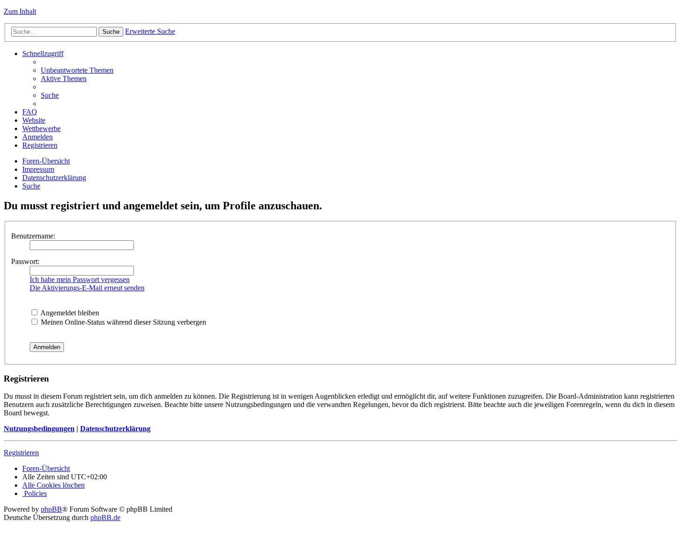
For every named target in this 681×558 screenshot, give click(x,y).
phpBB (51, 509)
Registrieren (21, 453)
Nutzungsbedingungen (39, 429)
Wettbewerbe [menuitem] (41, 128)
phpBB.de (105, 517)
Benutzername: (33, 236)
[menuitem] (77, 70)
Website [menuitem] (33, 120)
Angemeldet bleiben (69, 313)
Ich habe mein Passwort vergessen (80, 279)
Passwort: (25, 261)
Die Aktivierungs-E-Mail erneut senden (87, 288)
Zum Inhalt (20, 11)
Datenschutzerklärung (115, 429)
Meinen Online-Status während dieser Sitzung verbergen (122, 322)
